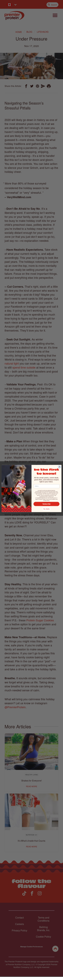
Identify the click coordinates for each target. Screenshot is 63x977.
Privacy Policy (46, 500)
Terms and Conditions (51, 499)
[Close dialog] (59, 467)
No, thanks (46, 509)
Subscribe (47, 504)
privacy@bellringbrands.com (41, 498)
